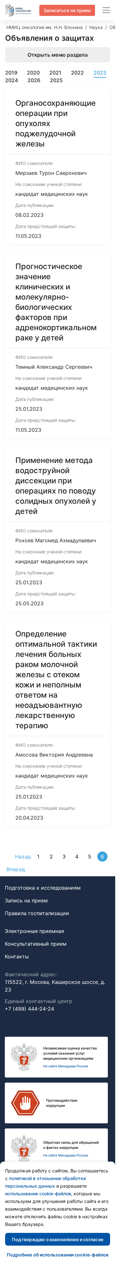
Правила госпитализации (37, 913)
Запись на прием (26, 900)
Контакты (17, 956)
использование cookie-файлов (38, 1193)
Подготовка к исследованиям (43, 888)
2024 (11, 80)
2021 (55, 72)
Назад (23, 856)
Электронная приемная (34, 931)
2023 (99, 72)
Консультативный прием (36, 944)
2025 (56, 80)
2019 (11, 72)
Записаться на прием (67, 10)
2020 (33, 72)
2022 (77, 72)
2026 (34, 80)
